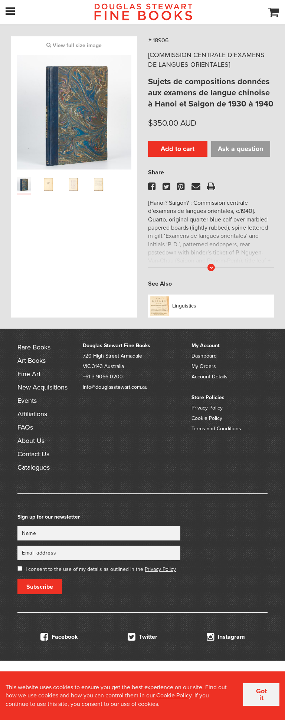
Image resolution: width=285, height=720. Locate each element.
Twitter (147, 637)
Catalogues (33, 467)
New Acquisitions (42, 387)
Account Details (209, 377)
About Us (31, 441)
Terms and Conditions (216, 428)
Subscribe (39, 587)
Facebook (64, 637)
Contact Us (33, 454)
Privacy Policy (207, 408)
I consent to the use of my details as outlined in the (101, 569)
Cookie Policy (206, 418)
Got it (261, 694)
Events (27, 401)
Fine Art (28, 374)
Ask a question (240, 149)
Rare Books (33, 347)
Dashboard (204, 356)
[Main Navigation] (10, 11)
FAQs (25, 427)
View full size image (76, 45)
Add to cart (177, 149)
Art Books (31, 360)
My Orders (203, 366)
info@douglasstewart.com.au (115, 387)
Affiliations (32, 414)
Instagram (230, 637)
